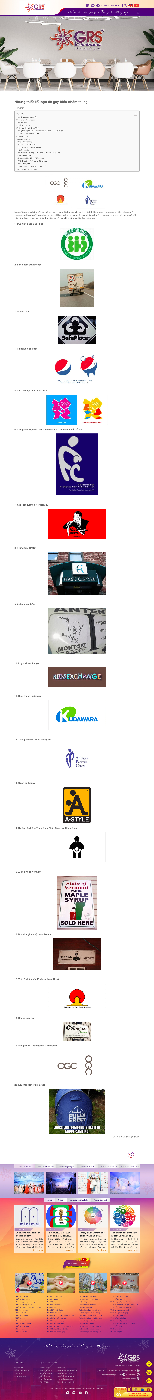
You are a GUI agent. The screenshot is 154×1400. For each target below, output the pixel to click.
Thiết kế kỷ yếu (21, 1320)
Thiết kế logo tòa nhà (86, 1323)
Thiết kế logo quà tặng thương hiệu (60, 1326)
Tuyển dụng (18, 1373)
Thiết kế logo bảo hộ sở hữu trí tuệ (123, 1323)
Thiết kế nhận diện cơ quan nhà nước (124, 1304)
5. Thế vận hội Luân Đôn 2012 (27, 128)
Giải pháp (57, 18)
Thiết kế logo (61, 1367)
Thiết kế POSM (44, 1382)
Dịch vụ (46, 18)
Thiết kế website (21, 1331)
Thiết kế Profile (116, 1329)
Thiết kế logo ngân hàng (88, 1296)
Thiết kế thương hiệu (23, 1299)
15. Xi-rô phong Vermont (25, 155)
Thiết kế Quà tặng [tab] (66, 1166)
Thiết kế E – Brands (54, 1296)
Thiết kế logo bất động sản (56, 1318)
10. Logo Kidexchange (24, 142)
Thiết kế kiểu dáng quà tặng (65, 1376)
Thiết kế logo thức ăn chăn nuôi (90, 1299)
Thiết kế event (20, 1312)
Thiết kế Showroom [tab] (46, 1166)
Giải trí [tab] (61, 1199)
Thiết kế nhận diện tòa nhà (89, 1329)
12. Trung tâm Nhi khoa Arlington (28, 147)
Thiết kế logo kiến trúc (87, 1302)
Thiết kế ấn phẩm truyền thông (90, 1315)
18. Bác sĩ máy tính (23, 163)
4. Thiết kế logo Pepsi (24, 125)
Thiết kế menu (52, 1307)
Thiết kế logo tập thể (117, 1315)
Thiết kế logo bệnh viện (119, 1320)
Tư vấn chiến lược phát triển (65, 1379)
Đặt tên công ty (116, 1331)
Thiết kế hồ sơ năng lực (23, 1326)
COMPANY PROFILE (110, 6)
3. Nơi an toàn (21, 122)
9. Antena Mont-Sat (23, 139)
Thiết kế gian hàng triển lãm (57, 1329)
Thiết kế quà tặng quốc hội (120, 1302)
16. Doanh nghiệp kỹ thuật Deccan (30, 158)
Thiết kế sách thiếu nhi (55, 1304)
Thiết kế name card (54, 1312)
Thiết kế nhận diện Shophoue (89, 1320)
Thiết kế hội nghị (21, 1315)
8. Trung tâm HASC (23, 136)
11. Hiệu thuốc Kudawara (26, 144)
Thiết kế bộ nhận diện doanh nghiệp (60, 1315)
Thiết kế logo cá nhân (118, 1318)
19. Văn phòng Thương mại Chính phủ (31, 166)
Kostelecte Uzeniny (37, 504)
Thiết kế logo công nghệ (119, 1312)
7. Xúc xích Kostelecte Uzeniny (27, 133)
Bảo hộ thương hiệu (46, 1373)
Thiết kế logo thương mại (119, 1310)
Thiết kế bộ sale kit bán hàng (89, 1312)
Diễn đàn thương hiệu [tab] (79, 1199)
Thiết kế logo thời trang (55, 1323)
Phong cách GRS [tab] (100, 1199)
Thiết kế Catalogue (117, 1326)
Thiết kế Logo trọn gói (23, 1296)
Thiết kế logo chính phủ (119, 1296)
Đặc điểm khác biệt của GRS (23, 1370)
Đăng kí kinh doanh (46, 1370)
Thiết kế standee (53, 1302)
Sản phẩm (107, 18)
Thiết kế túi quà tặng (23, 1323)
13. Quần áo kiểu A (23, 150)
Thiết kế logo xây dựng (55, 1320)
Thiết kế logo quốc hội (118, 1299)
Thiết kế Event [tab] (25, 1166)
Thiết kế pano (20, 1318)
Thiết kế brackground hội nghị (90, 1310)
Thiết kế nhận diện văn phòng (90, 1326)
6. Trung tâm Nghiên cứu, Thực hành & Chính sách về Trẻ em (40, 130)
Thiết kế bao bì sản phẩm (64, 1373)
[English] (130, 5)
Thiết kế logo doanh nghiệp (25, 1302)
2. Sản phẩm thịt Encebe (25, 120)
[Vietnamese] (137, 5)
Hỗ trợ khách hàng (20, 1376)
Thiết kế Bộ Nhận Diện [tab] (129, 1166)
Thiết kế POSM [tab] (87, 1166)
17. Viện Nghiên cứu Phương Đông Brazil (31, 161)
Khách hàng (79, 18)
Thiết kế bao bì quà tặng (56, 1331)
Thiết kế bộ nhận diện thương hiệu (67, 1370)
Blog (117, 18)
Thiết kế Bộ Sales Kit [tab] (108, 1166)
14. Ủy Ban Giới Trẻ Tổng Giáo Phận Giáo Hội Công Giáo (38, 152)
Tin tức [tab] (50, 1199)
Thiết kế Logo (20, 1329)
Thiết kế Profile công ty (87, 1304)
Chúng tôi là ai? (19, 1367)
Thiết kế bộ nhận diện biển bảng (91, 1318)
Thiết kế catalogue (85, 1307)
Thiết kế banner (53, 1299)
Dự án (67, 18)
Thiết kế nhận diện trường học (90, 1331)
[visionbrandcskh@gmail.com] (34, 7)
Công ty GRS (93, 18)
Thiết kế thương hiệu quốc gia (121, 1307)
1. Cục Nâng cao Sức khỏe (26, 117)
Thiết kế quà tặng (21, 1310)
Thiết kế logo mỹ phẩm (23, 1304)
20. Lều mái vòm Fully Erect (26, 169)
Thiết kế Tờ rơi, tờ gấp (55, 1310)
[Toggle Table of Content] (134, 114)
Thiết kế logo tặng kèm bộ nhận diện (28, 1307)
